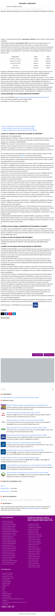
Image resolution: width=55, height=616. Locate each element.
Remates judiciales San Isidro (9, 548)
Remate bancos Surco (8, 558)
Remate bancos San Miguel (9, 555)
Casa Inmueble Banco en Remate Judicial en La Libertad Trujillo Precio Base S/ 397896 (29, 465)
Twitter (9, 606)
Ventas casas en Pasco (34, 558)
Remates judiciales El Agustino (9, 529)
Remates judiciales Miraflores (9, 543)
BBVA (2, 500)
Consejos (10, 500)
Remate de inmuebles (7, 573)
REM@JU (22, 155)
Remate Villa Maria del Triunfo (9, 562)
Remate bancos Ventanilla (8, 564)
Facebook (4, 606)
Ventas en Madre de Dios (34, 556)
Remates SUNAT (6, 583)
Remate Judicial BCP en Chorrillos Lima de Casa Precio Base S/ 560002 (25, 420)
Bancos (4, 586)
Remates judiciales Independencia (10, 531)
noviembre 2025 (5, 491)
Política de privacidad (7, 574)
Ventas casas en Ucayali (34, 566)
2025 (2, 486)
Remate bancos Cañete (34, 525)
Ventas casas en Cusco (34, 544)
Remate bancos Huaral (34, 529)
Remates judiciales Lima (8, 536)
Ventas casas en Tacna (34, 563)
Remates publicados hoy (8, 578)
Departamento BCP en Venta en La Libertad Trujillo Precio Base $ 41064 (25, 450)
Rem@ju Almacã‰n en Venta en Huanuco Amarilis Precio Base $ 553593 (20, 457)
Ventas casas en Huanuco (34, 548)
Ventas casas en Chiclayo (34, 553)
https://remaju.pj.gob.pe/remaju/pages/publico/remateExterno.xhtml (32, 97)
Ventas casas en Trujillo (34, 551)
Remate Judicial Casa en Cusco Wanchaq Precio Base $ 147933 (23, 412)
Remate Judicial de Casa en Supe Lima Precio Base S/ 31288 (18, 128)
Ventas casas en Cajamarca (35, 542)
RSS (13, 606)
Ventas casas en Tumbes (34, 565)
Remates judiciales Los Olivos (9, 540)
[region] (27, 24)
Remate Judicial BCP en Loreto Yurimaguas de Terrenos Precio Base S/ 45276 (27, 427)
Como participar (6, 580)
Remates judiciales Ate (8, 521)
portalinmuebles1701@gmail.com (33, 508)
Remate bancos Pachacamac (35, 534)
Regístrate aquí (6, 585)
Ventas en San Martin (33, 561)
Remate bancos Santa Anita (9, 557)
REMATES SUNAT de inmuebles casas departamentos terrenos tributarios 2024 (27, 405)
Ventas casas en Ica (33, 546)
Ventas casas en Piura (34, 560)
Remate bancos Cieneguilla (35, 527)
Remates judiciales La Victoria (9, 534)
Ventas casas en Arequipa (34, 541)
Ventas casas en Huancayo (35, 549)
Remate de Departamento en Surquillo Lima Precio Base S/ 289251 (19, 130)
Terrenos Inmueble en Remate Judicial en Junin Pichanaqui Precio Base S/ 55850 (27, 472)
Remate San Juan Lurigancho (9, 550)
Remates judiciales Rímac (8, 545)
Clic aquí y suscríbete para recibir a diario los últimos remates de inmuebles (20, 397)
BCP (6, 500)
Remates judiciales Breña (8, 522)
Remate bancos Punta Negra (35, 536)
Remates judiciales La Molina (9, 533)
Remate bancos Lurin (33, 530)
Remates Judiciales (37, 500)
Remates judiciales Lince (8, 538)
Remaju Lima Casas (18, 500)
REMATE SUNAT (28, 500)
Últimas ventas (48, 354)
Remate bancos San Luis (8, 552)
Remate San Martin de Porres (9, 553)
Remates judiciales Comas (9, 528)
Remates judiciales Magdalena (9, 541)
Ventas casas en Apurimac (35, 539)
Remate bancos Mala (33, 532)
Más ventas (38, 354)
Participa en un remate (8, 576)
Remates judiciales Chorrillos (9, 526)
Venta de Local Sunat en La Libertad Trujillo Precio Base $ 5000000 (24, 442)
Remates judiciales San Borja (9, 546)
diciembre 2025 (5, 488)
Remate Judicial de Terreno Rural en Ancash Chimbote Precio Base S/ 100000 (27, 435)
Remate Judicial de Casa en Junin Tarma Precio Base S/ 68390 (18, 126)
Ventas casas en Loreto (34, 554)
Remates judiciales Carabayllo (9, 524)
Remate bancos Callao (34, 524)
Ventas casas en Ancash (34, 537)
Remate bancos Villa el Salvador (10, 560)
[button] (2, 313)
